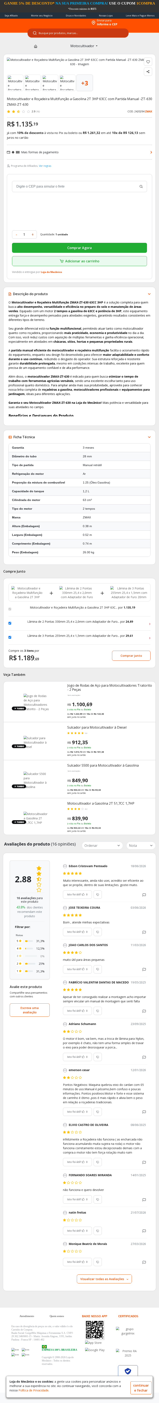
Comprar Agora (79, 247)
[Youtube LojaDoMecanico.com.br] (25, 1349)
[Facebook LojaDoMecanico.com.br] (15, 1349)
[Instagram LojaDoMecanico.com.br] (15, 1354)
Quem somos (57, 1316)
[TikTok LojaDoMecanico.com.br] (25, 1354)
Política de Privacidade (33, 1390)
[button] (144, 894)
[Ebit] (128, 1331)
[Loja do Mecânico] (62, 22)
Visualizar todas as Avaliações (102, 1279)
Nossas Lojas (106, 15)
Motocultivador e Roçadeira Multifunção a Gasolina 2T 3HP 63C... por (82, 607)
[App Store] (100, 1342)
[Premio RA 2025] (128, 1353)
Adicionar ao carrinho (82, 261)
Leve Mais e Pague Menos (140, 15)
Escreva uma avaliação (29, 1010)
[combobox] (78, 33)
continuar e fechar (141, 1388)
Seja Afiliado (11, 15)
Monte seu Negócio (42, 15)
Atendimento (26, 1316)
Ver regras (45, 166)
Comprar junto (131, 656)
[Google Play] (100, 1350)
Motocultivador (82, 46)
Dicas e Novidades (76, 15)
